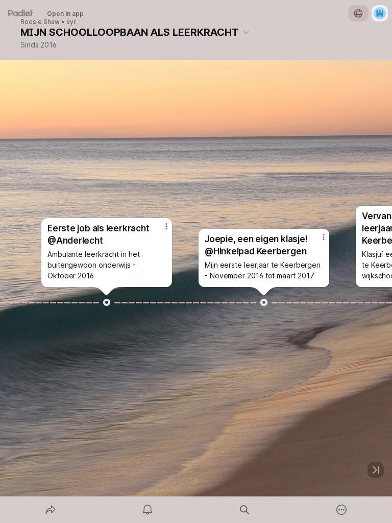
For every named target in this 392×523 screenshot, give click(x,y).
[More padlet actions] (341, 510)
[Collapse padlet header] (246, 32)
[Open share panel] (50, 510)
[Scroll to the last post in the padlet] (376, 470)
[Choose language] (358, 13)
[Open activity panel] (147, 510)
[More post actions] (160, 230)
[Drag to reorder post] (106, 302)
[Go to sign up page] (380, 13)
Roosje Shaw (40, 22)
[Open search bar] (244, 509)
